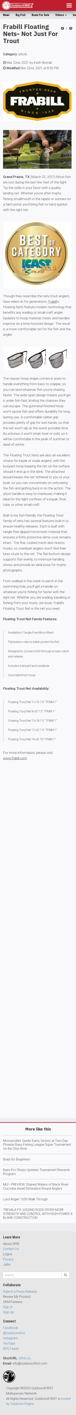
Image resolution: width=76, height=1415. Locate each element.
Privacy (8, 1259)
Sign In (8, 1307)
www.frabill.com (15, 758)
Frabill (52, 301)
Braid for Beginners (16, 1159)
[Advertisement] (38, 951)
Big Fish (21, 15)
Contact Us (11, 1249)
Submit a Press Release (20, 1292)
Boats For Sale (40, 15)
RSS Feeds (11, 1349)
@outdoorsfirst (14, 1333)
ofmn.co (25, 1358)
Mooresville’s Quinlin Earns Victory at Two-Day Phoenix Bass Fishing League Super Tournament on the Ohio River (37, 1145)
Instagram (10, 1338)
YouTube (9, 1343)
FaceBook (10, 1328)
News (6, 15)
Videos (60, 15)
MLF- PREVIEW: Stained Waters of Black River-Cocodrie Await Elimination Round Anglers (36, 1186)
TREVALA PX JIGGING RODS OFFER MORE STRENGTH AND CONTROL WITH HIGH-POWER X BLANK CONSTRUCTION (38, 1214)
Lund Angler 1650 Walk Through (25, 1199)
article (22, 54)
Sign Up (8, 1312)
